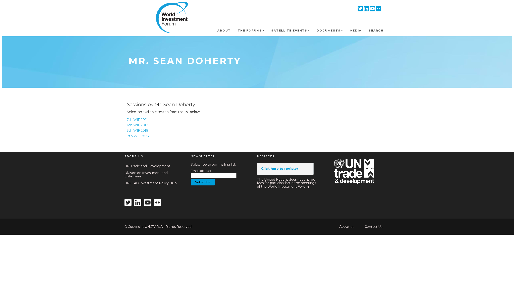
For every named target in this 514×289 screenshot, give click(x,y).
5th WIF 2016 (137, 130)
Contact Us (373, 227)
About (224, 30)
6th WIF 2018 (137, 125)
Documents (329, 30)
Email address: (201, 170)
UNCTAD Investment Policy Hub (150, 183)
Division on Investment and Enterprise (146, 174)
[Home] (170, 7)
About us (346, 227)
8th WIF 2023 (138, 136)
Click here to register (279, 169)
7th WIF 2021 (137, 120)
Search (376, 30)
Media (356, 30)
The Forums (250, 30)
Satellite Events (289, 30)
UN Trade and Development (147, 166)
